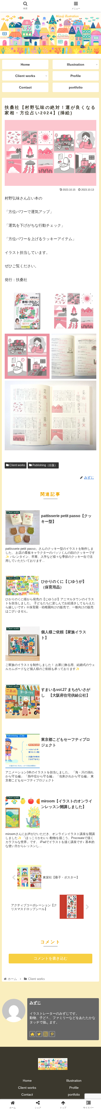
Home (27, 1080)
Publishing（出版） (44, 465)
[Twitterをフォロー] (39, 1034)
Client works (17, 465)
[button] (91, 664)
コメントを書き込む (50, 958)
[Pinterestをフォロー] (52, 1034)
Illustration (74, 1080)
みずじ (35, 1003)
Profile (74, 1088)
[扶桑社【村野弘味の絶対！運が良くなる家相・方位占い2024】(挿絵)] (62, 895)
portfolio (74, 1094)
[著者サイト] (32, 1034)
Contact (27, 1094)
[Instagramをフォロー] (45, 1034)
